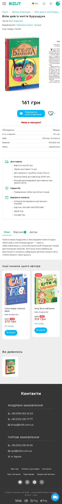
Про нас (15, 469)
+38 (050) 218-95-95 (22, 445)
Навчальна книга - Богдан (28, 25)
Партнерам (28, 474)
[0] (22, 64)
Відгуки (19, 232)
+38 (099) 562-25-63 (22, 413)
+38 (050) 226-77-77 (22, 419)
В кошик (11, 332)
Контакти (46, 469)
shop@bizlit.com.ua (22, 424)
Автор (33, 232)
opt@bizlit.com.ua (21, 451)
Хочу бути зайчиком (44, 309)
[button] (58, 291)
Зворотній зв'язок (46, 474)
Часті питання (13, 474)
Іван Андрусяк (16, 21)
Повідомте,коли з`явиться (33, 113)
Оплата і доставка (30, 469)
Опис (7, 232)
